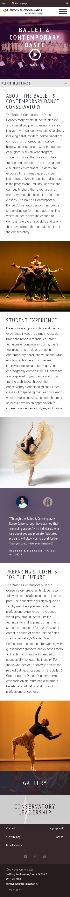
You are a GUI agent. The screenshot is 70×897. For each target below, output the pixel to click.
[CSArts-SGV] (22, 11)
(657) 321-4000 (13, 879)
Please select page (16, 83)
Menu (5, 3)
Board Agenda (14, 845)
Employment (56, 828)
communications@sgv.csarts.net (22, 883)
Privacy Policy (14, 890)
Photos (59, 837)
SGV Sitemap (13, 837)
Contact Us (12, 828)
